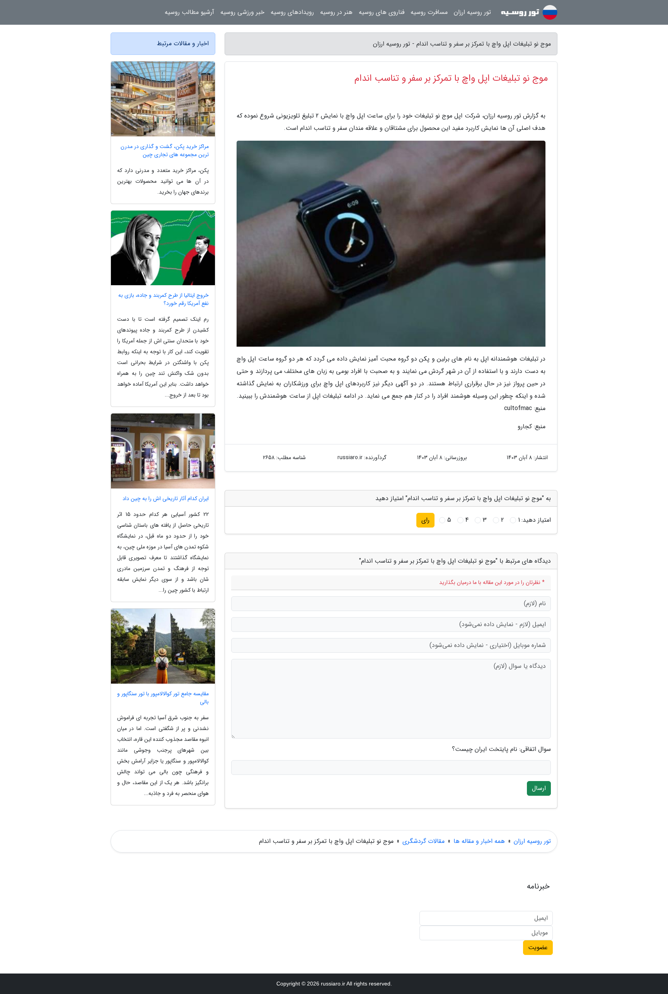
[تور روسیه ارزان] (528, 12)
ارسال (539, 788)
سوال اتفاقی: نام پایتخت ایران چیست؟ (501, 749)
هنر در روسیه (336, 12)
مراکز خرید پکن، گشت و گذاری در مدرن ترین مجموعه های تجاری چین (165, 151)
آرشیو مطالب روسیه (189, 12)
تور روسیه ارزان (472, 12)
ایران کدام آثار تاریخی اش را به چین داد (166, 499)
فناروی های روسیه (381, 12)
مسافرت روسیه (429, 12)
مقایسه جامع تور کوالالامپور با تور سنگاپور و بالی (163, 698)
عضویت (538, 947)
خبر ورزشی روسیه (242, 12)
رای (425, 520)
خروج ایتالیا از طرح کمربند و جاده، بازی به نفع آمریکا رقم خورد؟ (163, 299)
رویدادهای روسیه (292, 12)
